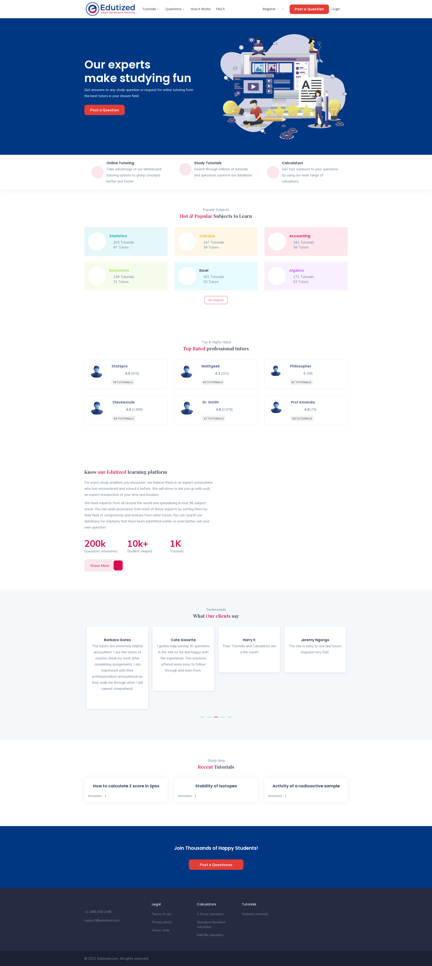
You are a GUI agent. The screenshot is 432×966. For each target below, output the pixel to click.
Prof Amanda (303, 402)
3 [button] (216, 719)
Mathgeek (211, 366)
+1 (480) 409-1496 (97, 912)
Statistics (118, 236)
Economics (119, 270)
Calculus (207, 236)
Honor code (160, 930)
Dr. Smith (210, 402)
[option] (117, 671)
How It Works (201, 9)
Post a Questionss (216, 864)
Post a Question (309, 9)
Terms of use (161, 914)
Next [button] (339, 671)
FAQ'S (220, 9)
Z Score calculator (210, 914)
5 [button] (229, 719)
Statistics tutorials (255, 914)
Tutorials (149, 9)
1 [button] (202, 719)
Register (270, 9)
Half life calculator (210, 935)
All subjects (216, 300)
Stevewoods (123, 402)
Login (336, 9)
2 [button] (209, 719)
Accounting (299, 236)
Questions (173, 9)
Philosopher (300, 366)
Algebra (296, 270)
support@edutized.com (102, 920)
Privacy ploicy (162, 922)
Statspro (120, 366)
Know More (99, 565)
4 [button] (222, 719)
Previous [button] (92, 671)
